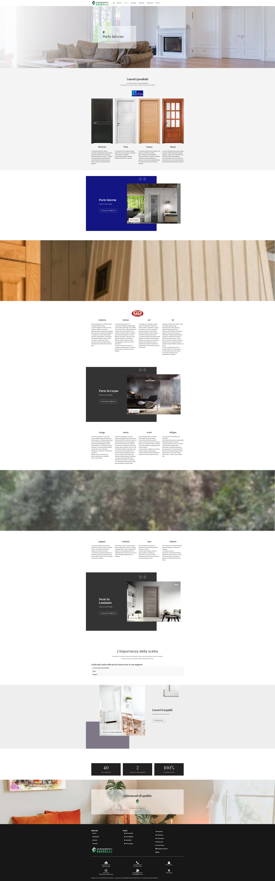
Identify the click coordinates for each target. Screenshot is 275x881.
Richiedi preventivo (162, 848)
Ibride (95, 840)
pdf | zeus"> (132, 620)
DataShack (155, 878)
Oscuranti (159, 831)
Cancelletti (128, 840)
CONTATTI (157, 3)
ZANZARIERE (141, 3)
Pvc (95, 833)
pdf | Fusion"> (133, 222)
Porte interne (129, 833)
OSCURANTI (133, 3)
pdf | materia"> (133, 413)
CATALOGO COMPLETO (108, 401)
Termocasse (160, 838)
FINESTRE (119, 3)
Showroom (160, 842)
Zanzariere (160, 835)
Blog (158, 852)
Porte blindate (129, 836)
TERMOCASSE (150, 3)
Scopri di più (158, 720)
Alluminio (96, 836)
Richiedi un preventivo (137, 808)
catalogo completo (108, 210)
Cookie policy (169, 872)
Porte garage (129, 843)
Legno (95, 843)
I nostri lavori (160, 845)
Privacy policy (169, 864)
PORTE (125, 3)
